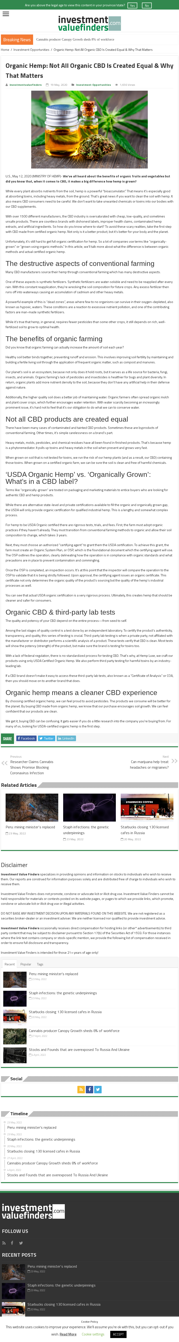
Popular (26, 964)
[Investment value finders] (89, 22)
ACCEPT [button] (118, 1334)
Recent (10, 964)
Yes (132, 5)
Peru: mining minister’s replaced (30, 827)
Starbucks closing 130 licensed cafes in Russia (65, 1012)
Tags (40, 964)
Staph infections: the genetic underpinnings (63, 993)
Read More (68, 1334)
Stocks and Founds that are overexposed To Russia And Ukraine (79, 1049)
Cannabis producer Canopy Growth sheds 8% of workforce (75, 39)
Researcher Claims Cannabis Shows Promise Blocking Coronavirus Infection (31, 765)
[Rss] (81, 1089)
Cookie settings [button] (93, 1334)
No (147, 5)
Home (5, 49)
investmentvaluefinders (26, 85)
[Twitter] (98, 1089)
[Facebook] (89, 1089)
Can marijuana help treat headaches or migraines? (149, 762)
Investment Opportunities (31, 49)
